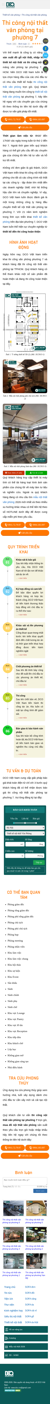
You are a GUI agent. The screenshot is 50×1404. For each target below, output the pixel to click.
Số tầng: (34, 841)
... (17, 578)
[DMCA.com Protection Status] (12, 1391)
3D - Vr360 (13, 1355)
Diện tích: (14, 841)
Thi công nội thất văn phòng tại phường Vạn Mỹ (35, 1275)
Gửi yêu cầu (26, 127)
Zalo (45, 55)
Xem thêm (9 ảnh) (14, 473)
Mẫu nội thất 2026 (17, 1346)
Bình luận (22, 44)
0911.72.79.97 (14, 119)
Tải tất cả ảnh (37, 473)
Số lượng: (34, 853)
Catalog (12, 1338)
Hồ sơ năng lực (15, 1329)
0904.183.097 (38, 119)
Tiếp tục (39, 862)
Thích (8, 44)
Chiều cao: (14, 853)
